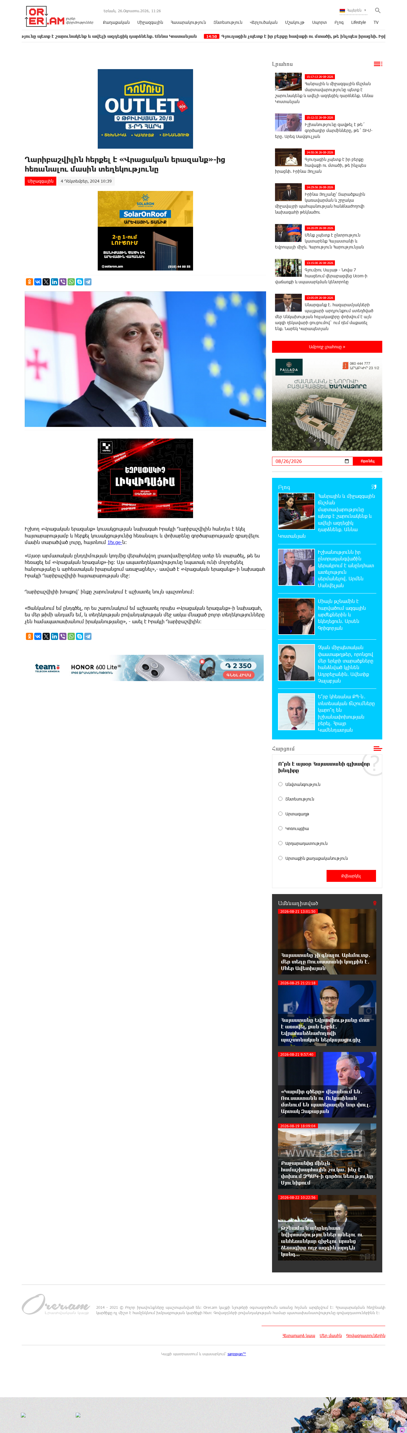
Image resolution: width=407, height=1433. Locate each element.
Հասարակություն (188, 22)
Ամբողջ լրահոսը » (327, 346)
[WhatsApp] (71, 281)
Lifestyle (358, 22)
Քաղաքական (116, 22)
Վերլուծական (263, 22)
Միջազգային (150, 22)
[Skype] (79, 281)
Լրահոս (282, 64)
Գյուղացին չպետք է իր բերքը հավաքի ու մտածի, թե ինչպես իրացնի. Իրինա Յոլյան (256, 36)
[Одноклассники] (29, 281)
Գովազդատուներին (365, 1335)
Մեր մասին (331, 1335)
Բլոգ (339, 22)
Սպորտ (319, 22)
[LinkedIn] (54, 281)
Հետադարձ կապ (298, 1335)
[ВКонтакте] (37, 281)
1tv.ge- (115, 542)
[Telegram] (87, 281)
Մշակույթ (295, 22)
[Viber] (62, 281)
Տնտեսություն (228, 22)
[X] (46, 281)
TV (376, 22)
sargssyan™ (237, 1354)
